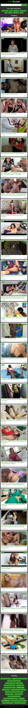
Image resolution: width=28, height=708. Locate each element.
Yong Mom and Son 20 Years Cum (14, 692)
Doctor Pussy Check (7, 703)
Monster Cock (20, 685)
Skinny (10, 12)
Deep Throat (5, 11)
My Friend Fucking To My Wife (18, 700)
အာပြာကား (21, 698)
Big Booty (16, 11)
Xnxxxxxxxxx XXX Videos (14, 681)
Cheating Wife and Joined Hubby (14, 683)
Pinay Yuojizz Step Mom (14, 696)
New (6, 12)
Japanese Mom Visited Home (19, 678)
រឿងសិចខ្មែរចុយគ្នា (20, 687)
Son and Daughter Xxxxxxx (11, 698)
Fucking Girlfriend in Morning (18, 689)
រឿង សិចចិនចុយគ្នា (6, 700)
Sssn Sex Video (9, 694)
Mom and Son (6, 689)
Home (5, 706)
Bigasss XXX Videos (6, 678)
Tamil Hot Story (19, 694)
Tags (9, 706)
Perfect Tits (23, 11)
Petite (11, 11)
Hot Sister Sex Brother (20, 703)
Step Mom (15, 12)
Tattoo (21, 12)
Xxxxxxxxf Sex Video (9, 685)
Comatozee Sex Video (9, 687)
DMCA (13, 706)
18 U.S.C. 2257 (20, 706)
